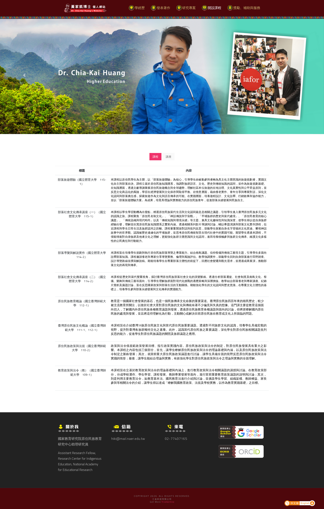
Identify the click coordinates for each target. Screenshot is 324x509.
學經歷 (141, 7)
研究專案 (189, 7)
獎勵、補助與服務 (246, 7)
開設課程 (214, 7)
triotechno (168, 501)
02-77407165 (176, 438)
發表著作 (163, 7)
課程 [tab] (155, 156)
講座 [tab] (168, 156)
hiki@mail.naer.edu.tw (128, 438)
